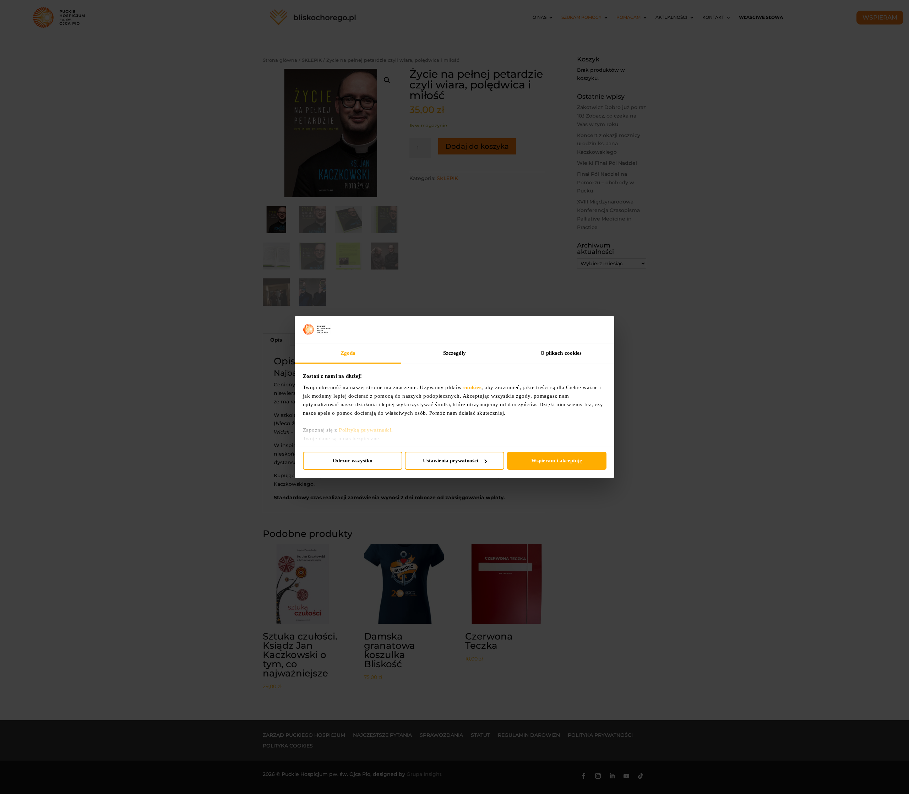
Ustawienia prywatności (450, 460)
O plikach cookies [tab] (561, 353)
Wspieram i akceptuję (556, 460)
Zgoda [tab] (348, 353)
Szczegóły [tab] (454, 353)
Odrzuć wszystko (352, 460)
